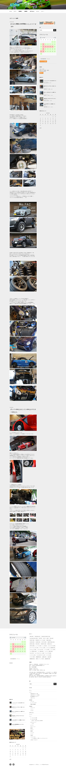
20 (47, 121)
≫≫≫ (50, 82)
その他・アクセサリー (34, 739)
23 (55, 121)
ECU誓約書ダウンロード (34, 696)
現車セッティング (40, 658)
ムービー (37, 11)
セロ (32, 653)
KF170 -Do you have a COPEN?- (37, 720)
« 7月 (40, 127)
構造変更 (32, 658)
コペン (53, 649)
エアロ (33, 723)
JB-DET (32, 640)
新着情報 (20, 11)
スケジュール (32, 707)
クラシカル (40, 649)
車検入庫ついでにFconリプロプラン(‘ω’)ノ (50, 98)
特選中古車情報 (33, 704)
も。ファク (38, 645)
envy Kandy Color (34, 638)
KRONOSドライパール (40, 640)
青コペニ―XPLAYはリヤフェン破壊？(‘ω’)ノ (18, 711)
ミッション (32, 732)
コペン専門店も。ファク (32, 4)
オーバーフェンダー (34, 647)
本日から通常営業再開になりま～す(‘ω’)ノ (18, 724)
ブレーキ (31, 729)
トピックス (32, 701)
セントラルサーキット (39, 653)
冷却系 (31, 735)
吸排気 (31, 728)
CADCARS (37, 636)
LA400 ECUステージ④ (34, 693)
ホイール (31, 725)
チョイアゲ (48, 653)
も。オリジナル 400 (33, 719)
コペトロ (46, 649)
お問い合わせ (32, 11)
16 (25, 751)
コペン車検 (40, 651)
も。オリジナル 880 (33, 717)
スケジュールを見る (43, 61)
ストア (15, 11)
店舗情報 (25, 11)
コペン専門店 (33, 651)
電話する (41, 72)
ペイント (31, 709)
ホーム (11, 11)
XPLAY (32, 645)
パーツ (42, 11)
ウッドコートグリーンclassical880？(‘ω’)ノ (50, 80)
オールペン (42, 647)
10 (10, 751)
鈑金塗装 (47, 658)
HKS (51, 638)
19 (45, 121)
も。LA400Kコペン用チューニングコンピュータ (39, 738)
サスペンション (33, 726)
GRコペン (45, 638)
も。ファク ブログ (33, 702)
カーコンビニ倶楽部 (51, 647)
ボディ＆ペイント (33, 722)
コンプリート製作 (48, 651)
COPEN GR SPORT (45, 636)
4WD (31, 636)
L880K (48, 640)
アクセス (31, 710)
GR (40, 638)
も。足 (45, 645)
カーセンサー (33, 649)
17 (40, 121)
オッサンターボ (51, 645)
